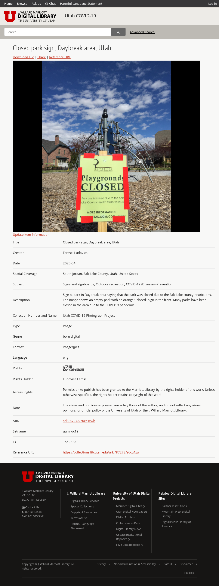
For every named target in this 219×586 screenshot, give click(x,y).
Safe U (168, 564)
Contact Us (32, 507)
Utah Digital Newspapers (131, 511)
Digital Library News (128, 529)
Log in (212, 3)
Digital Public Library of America (176, 524)
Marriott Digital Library (130, 506)
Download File (23, 57)
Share (41, 57)
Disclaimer (186, 564)
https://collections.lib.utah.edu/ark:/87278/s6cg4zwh (102, 452)
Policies (189, 573)
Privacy (101, 564)
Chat (52, 3)
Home (8, 3)
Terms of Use (79, 518)
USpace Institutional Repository (129, 537)
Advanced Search (142, 32)
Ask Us (36, 3)
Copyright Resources (84, 512)
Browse (22, 3)
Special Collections (82, 506)
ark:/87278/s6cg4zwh (79, 421)
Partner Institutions (174, 506)
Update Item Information (31, 234)
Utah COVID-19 (80, 16)
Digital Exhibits (125, 517)
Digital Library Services (85, 501)
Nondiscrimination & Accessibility (135, 564)
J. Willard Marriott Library (37, 491)
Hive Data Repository (129, 545)
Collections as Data (128, 523)
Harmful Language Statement (81, 3)
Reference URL (60, 57)
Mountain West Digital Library (176, 514)
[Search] (118, 32)
